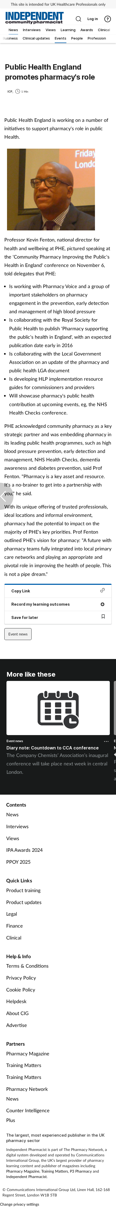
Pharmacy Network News (27, 1094)
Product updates (24, 902)
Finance (14, 926)
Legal (11, 914)
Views (12, 838)
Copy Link (20, 591)
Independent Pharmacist (26, 1176)
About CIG (17, 1013)
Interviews (17, 826)
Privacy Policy (21, 978)
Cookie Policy (20, 990)
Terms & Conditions (27, 966)
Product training (23, 890)
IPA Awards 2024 (24, 850)
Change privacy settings (19, 1204)
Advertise (16, 1025)
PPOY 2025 (18, 862)
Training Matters (23, 1065)
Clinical (13, 938)
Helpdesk (16, 1001)
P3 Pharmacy (81, 1171)
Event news (18, 634)
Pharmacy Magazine (27, 1053)
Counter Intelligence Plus (28, 1115)
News (12, 814)
